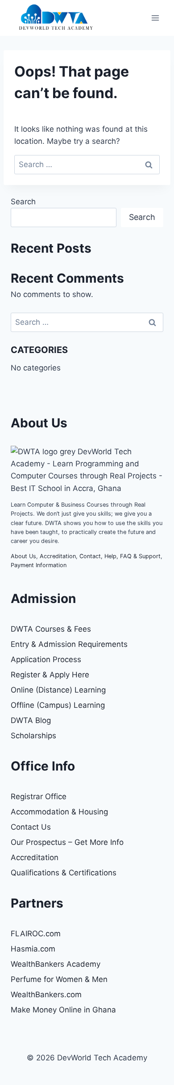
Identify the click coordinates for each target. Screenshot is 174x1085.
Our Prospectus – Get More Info (67, 842)
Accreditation (58, 556)
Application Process (46, 659)
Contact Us (31, 826)
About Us (23, 556)
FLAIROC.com (36, 933)
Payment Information (38, 565)
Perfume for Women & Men (59, 979)
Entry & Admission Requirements (69, 644)
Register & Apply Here (50, 674)
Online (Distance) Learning (58, 689)
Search (23, 201)
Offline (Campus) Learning (58, 705)
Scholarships (33, 735)
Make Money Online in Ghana (63, 1009)
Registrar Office (38, 796)
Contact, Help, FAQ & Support (120, 556)
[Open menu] (155, 18)
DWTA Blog (31, 720)
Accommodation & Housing (59, 811)
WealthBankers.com (46, 994)
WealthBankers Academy (55, 964)
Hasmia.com (33, 948)
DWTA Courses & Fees (51, 628)
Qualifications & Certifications (63, 872)
